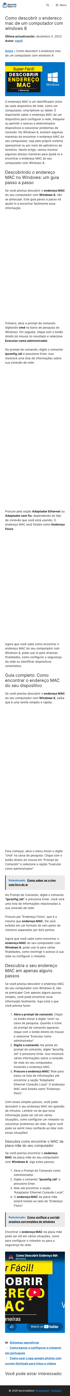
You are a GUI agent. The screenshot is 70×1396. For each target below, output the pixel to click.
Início (9, 51)
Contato (56, 1390)
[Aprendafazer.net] (10, 5)
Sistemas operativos (24, 1342)
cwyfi (19, 41)
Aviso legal (42, 1390)
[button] (47, 5)
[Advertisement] (35, 250)
